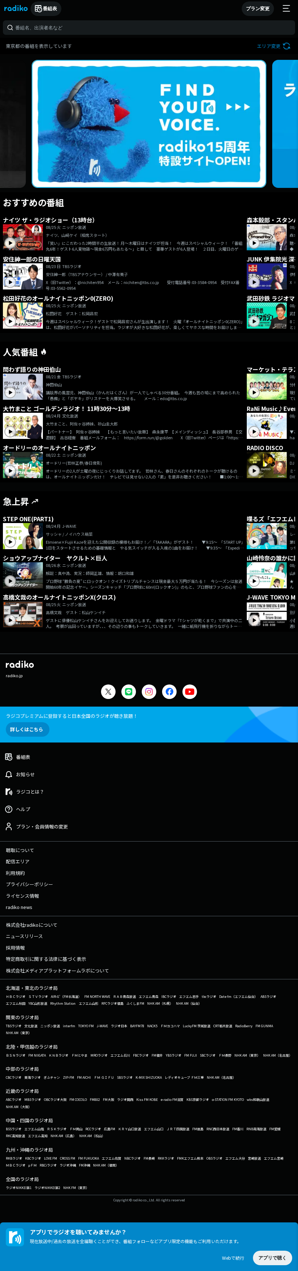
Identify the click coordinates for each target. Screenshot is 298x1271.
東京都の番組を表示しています (39, 45)
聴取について (20, 850)
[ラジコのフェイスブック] (169, 692)
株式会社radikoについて (31, 924)
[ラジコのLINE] (128, 692)
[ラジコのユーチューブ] (189, 692)
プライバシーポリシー (29, 884)
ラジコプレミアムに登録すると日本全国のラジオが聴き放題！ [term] (72, 715)
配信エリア (17, 861)
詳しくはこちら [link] (26, 729)
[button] (274, 46)
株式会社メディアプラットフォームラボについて (57, 970)
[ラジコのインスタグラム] (149, 691)
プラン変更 (258, 8)
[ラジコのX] (108, 692)
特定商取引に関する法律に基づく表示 (46, 958)
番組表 (50, 8)
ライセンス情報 (22, 895)
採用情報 (15, 947)
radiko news (19, 907)
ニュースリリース (24, 936)
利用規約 (15, 872)
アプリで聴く (272, 1257)
